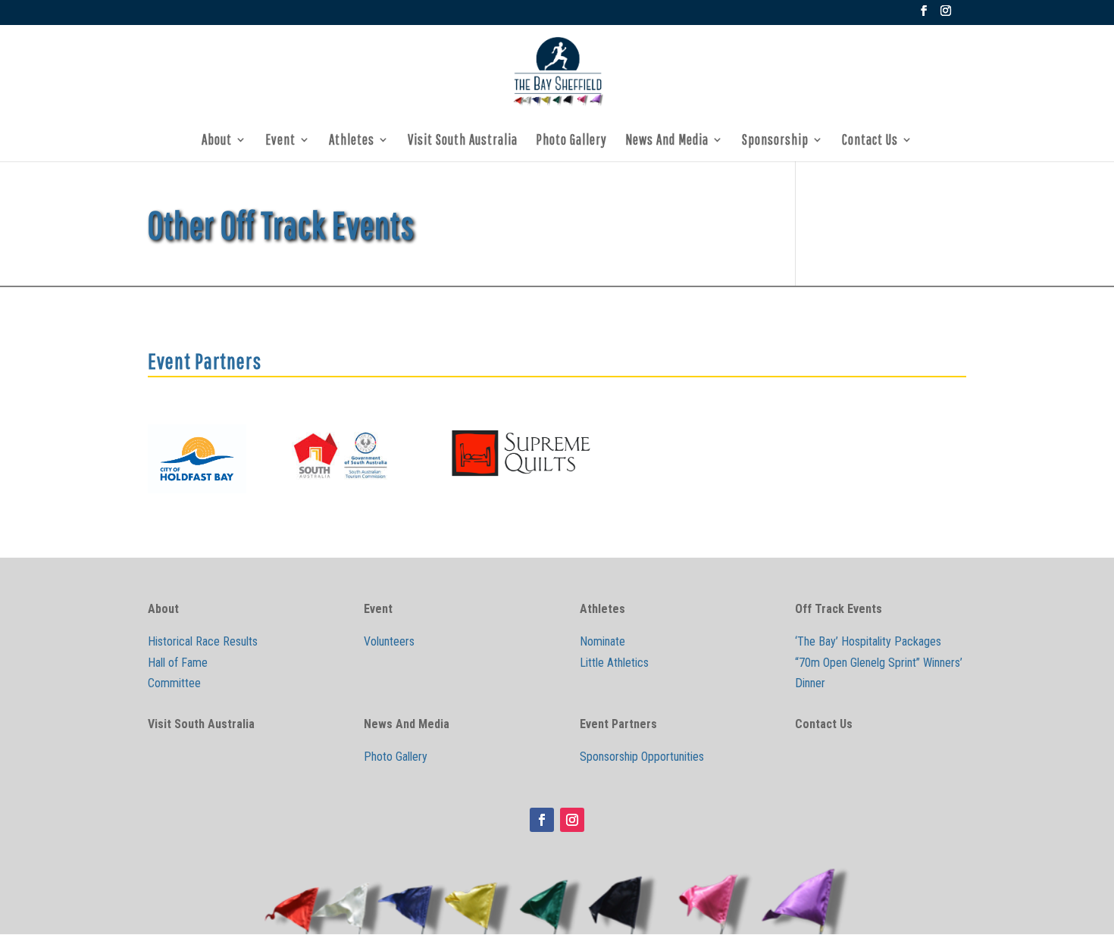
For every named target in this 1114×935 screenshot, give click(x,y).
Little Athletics (614, 662)
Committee (174, 683)
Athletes (351, 141)
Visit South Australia (463, 141)
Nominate (602, 641)
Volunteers (389, 641)
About (217, 141)
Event (280, 141)
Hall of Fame (178, 662)
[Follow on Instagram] (572, 820)
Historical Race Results (203, 641)
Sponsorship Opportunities (642, 756)
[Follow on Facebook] (542, 820)
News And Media (667, 141)
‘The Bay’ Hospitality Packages (868, 641)
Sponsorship (775, 141)
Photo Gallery (571, 141)
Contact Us (870, 141)
